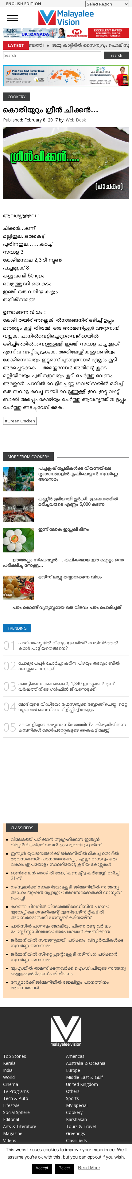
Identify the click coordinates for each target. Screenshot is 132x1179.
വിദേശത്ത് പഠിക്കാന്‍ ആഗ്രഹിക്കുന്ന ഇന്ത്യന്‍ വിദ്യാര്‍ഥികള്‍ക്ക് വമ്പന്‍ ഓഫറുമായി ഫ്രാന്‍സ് (56, 843)
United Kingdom (82, 1084)
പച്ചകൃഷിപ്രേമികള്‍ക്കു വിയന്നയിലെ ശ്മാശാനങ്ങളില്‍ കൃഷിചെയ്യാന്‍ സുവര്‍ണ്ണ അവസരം (78, 475)
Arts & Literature (19, 1126)
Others (73, 1091)
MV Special (76, 1105)
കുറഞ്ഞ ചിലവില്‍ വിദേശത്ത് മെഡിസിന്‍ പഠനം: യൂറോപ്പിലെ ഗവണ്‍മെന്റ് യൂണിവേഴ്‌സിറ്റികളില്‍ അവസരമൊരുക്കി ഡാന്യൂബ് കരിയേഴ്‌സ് (60, 913)
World (9, 1077)
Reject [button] (64, 1169)
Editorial (11, 1119)
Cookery (16, 96)
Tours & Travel (81, 1126)
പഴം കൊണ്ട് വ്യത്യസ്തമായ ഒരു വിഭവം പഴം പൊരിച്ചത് (67, 609)
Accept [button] (42, 1169)
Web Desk (76, 120)
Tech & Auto (15, 1098)
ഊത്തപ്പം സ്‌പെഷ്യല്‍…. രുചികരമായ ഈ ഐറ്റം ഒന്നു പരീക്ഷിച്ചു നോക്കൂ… (63, 564)
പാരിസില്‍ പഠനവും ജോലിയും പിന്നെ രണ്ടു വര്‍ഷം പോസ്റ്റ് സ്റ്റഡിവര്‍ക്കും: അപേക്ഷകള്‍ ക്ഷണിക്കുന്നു (61, 930)
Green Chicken (21, 421)
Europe (73, 1070)
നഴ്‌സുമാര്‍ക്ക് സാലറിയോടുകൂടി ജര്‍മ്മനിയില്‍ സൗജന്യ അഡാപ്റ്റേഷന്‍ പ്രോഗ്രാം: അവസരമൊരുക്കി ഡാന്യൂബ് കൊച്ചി (66, 894)
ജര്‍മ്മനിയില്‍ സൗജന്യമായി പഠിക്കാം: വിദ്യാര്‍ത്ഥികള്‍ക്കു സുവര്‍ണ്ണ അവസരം (67, 944)
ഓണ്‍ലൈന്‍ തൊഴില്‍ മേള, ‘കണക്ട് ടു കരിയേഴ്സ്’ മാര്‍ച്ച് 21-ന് (65, 877)
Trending (17, 628)
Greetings (75, 1133)
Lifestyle (11, 1105)
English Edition (23, 3)
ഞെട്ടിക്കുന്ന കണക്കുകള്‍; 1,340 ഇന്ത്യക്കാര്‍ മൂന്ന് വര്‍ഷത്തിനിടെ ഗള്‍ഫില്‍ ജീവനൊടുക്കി (66, 687)
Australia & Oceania (85, 1063)
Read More (89, 1169)
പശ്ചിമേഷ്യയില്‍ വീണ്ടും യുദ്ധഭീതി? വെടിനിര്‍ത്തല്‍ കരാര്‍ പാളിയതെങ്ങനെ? (68, 647)
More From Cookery (28, 456)
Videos (9, 1140)
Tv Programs (16, 1091)
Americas (75, 1056)
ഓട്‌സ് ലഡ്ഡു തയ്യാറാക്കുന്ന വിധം (70, 578)
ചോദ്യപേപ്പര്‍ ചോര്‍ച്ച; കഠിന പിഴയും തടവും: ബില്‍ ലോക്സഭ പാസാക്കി (69, 667)
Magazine (12, 1133)
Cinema (10, 1084)
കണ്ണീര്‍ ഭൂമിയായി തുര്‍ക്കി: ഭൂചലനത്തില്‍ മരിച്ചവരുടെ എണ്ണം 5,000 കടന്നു (78, 502)
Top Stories (14, 1056)
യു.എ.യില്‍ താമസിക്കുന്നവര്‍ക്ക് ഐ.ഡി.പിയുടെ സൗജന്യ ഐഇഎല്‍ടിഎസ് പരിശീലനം (68, 972)
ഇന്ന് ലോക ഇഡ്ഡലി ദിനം (63, 530)
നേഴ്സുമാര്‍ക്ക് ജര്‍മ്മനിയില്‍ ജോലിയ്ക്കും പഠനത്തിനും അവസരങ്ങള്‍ (60, 986)
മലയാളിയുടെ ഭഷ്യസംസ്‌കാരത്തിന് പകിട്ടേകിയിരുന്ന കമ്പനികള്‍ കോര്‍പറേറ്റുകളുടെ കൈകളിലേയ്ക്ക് (72, 728)
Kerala (9, 1063)
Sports (72, 1098)
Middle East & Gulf (84, 1077)
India (8, 1070)
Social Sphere (16, 1112)
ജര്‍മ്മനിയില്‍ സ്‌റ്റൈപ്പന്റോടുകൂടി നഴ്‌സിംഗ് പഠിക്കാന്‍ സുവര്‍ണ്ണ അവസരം (64, 958)
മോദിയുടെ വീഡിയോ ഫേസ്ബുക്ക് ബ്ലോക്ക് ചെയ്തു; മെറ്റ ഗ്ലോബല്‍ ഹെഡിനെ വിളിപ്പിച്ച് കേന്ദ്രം (72, 708)
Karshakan (76, 1119)
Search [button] (116, 55)
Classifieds (22, 827)
